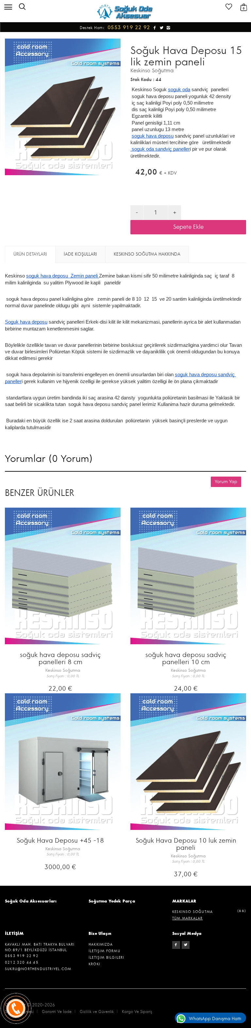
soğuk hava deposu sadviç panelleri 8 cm (60, 658)
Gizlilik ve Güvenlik (97, 1011)
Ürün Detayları (30, 254)
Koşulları (80, 254)
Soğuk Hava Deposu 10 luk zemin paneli (186, 844)
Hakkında (147, 254)
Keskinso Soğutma (152, 70)
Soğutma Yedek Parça (112, 901)
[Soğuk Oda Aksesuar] (125, 11)
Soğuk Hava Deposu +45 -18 (60, 840)
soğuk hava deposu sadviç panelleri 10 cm (185, 658)
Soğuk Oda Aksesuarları (31, 901)
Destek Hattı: (116, 27)
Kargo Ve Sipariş (137, 1011)
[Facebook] (176, 945)
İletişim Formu (104, 951)
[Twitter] (186, 945)
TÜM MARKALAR (187, 918)
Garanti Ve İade (57, 1011)
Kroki (94, 964)
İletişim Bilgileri (107, 957)
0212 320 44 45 (22, 962)
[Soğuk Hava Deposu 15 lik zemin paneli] (63, 107)
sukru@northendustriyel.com (38, 969)
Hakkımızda (101, 944)
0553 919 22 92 (22, 956)
